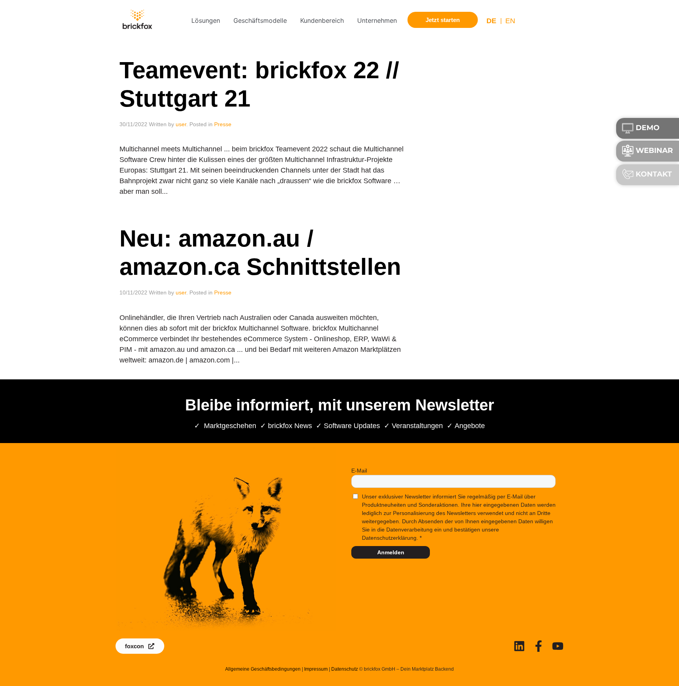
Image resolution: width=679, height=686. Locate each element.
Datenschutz (344, 669)
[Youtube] (557, 646)
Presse (222, 124)
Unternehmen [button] (377, 20)
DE (491, 21)
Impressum (316, 669)
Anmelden (390, 552)
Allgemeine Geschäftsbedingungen (263, 669)
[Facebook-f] (538, 646)
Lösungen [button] (205, 20)
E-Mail (359, 470)
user (181, 124)
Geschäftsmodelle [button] (260, 20)
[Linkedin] (519, 646)
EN (510, 21)
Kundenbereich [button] (322, 20)
